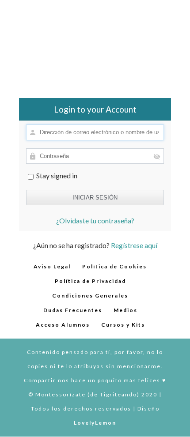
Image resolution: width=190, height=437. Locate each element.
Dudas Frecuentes (72, 310)
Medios (125, 310)
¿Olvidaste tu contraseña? (95, 220)
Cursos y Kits (123, 324)
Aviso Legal (52, 266)
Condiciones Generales (90, 295)
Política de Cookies (114, 266)
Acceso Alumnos (63, 324)
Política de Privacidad (90, 281)
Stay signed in (56, 175)
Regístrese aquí (134, 245)
